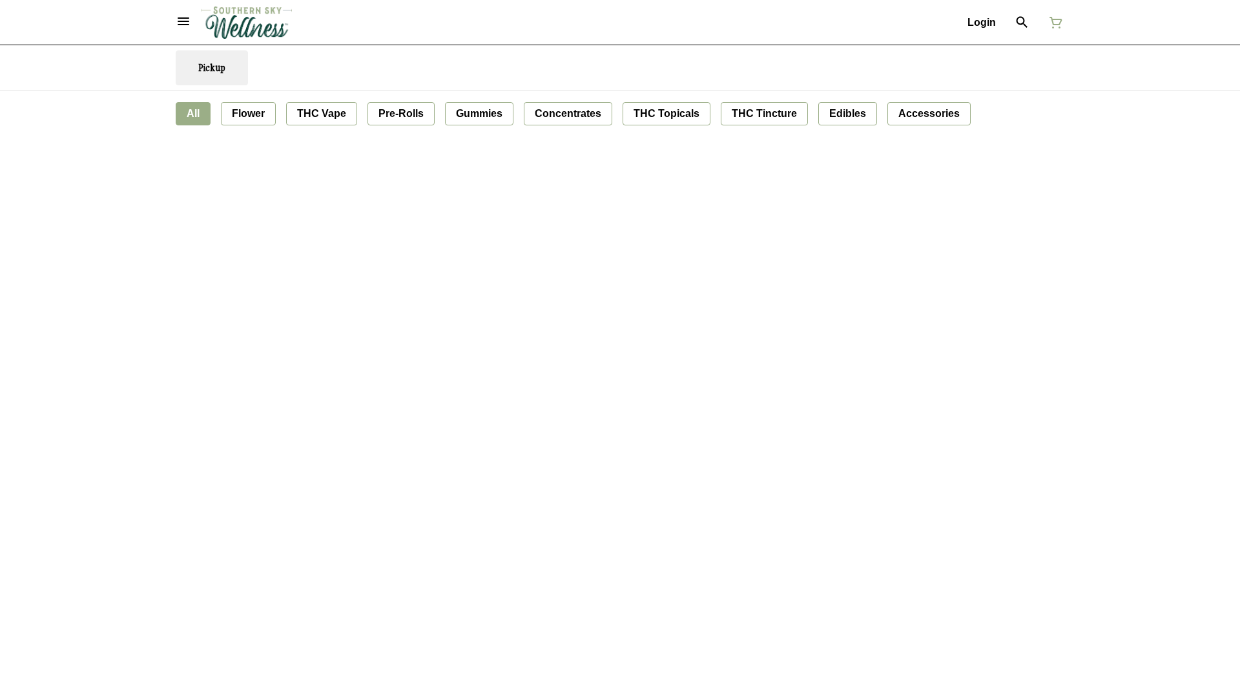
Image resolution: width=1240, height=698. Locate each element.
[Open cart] (1053, 22)
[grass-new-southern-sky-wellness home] (247, 22)
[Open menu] (183, 21)
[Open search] (1022, 22)
